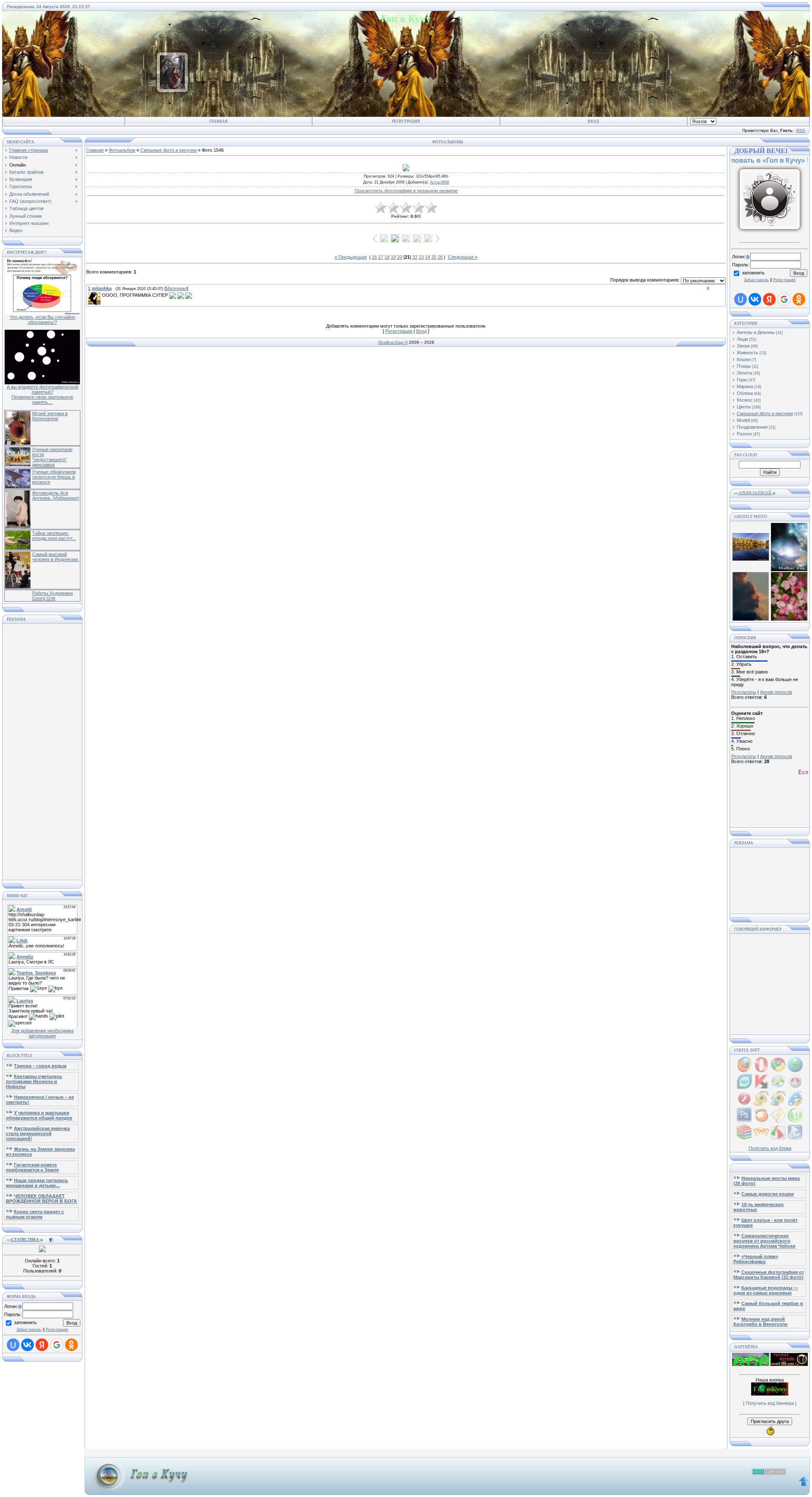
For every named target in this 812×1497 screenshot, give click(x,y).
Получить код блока (770, 1148)
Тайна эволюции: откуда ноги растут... (54, 536)
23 (421, 257)
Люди (742, 339)
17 (380, 257)
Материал (176, 288)
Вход (593, 121)
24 (427, 257)
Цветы (744, 406)
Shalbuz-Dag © (393, 342)
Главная (218, 121)
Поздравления (752, 427)
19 (393, 257)
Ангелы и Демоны (756, 332)
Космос (745, 399)
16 (374, 257)
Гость (753, 151)
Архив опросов (776, 692)
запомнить (25, 1322)
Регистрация (406, 121)
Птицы (744, 366)
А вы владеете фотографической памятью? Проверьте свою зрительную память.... (42, 394)
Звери (743, 345)
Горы (742, 379)
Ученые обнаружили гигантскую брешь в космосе (54, 476)
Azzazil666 (439, 182)
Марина (745, 386)
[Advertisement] (42, 751)
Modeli (743, 420)
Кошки (743, 359)
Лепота (744, 372)
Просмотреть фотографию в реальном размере (406, 190)
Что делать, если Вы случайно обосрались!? (42, 320)
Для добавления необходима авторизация (42, 1033)
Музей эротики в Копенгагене (50, 416)
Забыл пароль (28, 1329)
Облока (745, 393)
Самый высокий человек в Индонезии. (55, 557)
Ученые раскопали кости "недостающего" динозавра (52, 457)
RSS (800, 130)
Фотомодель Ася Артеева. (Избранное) (55, 495)
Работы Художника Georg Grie (52, 596)
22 (414, 257)
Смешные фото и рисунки (168, 150)
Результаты (743, 692)
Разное (744, 433)
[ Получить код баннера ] (769, 1403)
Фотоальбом (122, 150)
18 (387, 257)
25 (433, 257)
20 (399, 257)
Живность (747, 352)
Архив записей (755, 493)
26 (440, 257)
